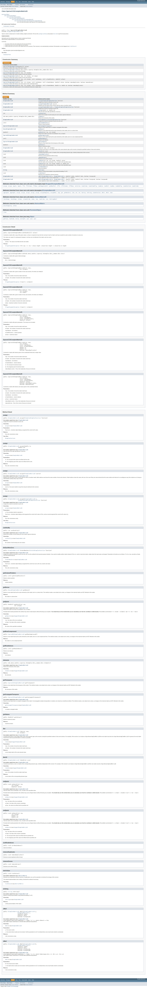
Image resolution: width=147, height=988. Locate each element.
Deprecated (24, 1)
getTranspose (42, 141)
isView (15, 205)
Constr (12, 6)
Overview (3, 1)
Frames (17, 4)
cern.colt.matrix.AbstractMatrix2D (16, 18)
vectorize (77, 186)
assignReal (53, 192)
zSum (111, 192)
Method (16, 6)
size (47, 199)
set (76, 192)
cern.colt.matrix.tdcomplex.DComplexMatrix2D (22, 19)
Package (8, 1)
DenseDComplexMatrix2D (9, 129)
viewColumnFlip (93, 186)
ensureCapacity (7, 205)
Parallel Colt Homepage (12, 986)
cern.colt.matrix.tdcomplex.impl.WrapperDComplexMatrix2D (28, 20)
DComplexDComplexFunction (50, 100)
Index (29, 1)
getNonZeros (67, 192)
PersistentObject (35, 210)
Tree (20, 1)
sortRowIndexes (42, 166)
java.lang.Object (5, 14)
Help (33, 1)
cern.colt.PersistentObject (10, 15)
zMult (39, 176)
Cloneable (11, 26)
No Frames (22, 4)
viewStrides (135, 186)
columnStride (26, 199)
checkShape (6, 199)
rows (37, 199)
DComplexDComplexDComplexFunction (64, 107)
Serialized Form (7, 54)
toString (40, 170)
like (39, 148)
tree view (55, 33)
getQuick (40, 132)
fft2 (23, 186)
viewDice (100, 186)
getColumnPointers (43, 122)
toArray (83, 192)
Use (17, 1)
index (32, 199)
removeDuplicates (43, 154)
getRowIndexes (42, 138)
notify (17, 218)
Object (32, 216)
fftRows (35, 186)
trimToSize (41, 173)
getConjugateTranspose (44, 126)
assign (40, 100)
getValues (41, 144)
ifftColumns (64, 186)
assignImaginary (44, 192)
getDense (40, 129)
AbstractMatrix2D (40, 197)
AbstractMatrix (40, 203)
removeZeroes (42, 157)
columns (20, 199)
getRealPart (52, 186)
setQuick (40, 160)
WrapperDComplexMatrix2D (15, 31)
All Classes (30, 4)
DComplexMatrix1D (8, 151)
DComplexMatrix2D (8, 100)
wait (28, 218)
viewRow (112, 186)
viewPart (106, 186)
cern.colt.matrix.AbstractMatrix (14, 17)
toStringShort (53, 199)
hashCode (11, 218)
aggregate (6, 192)
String (5, 170)
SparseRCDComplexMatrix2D (10, 135)
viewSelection (127, 186)
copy (59, 192)
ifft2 (58, 186)
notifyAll (22, 218)
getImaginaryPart (43, 186)
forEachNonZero (42, 119)
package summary (43, 33)
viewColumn (84, 186)
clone (4, 212)
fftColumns (29, 186)
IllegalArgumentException (12, 245)
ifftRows (71, 186)
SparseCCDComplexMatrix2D (10, 66)
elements (40, 116)
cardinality (41, 113)
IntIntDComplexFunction (53, 119)
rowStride (41, 199)
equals (15, 186)
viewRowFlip (118, 186)
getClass (5, 218)
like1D (40, 151)
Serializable (6, 26)
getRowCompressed (43, 135)
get (62, 192)
